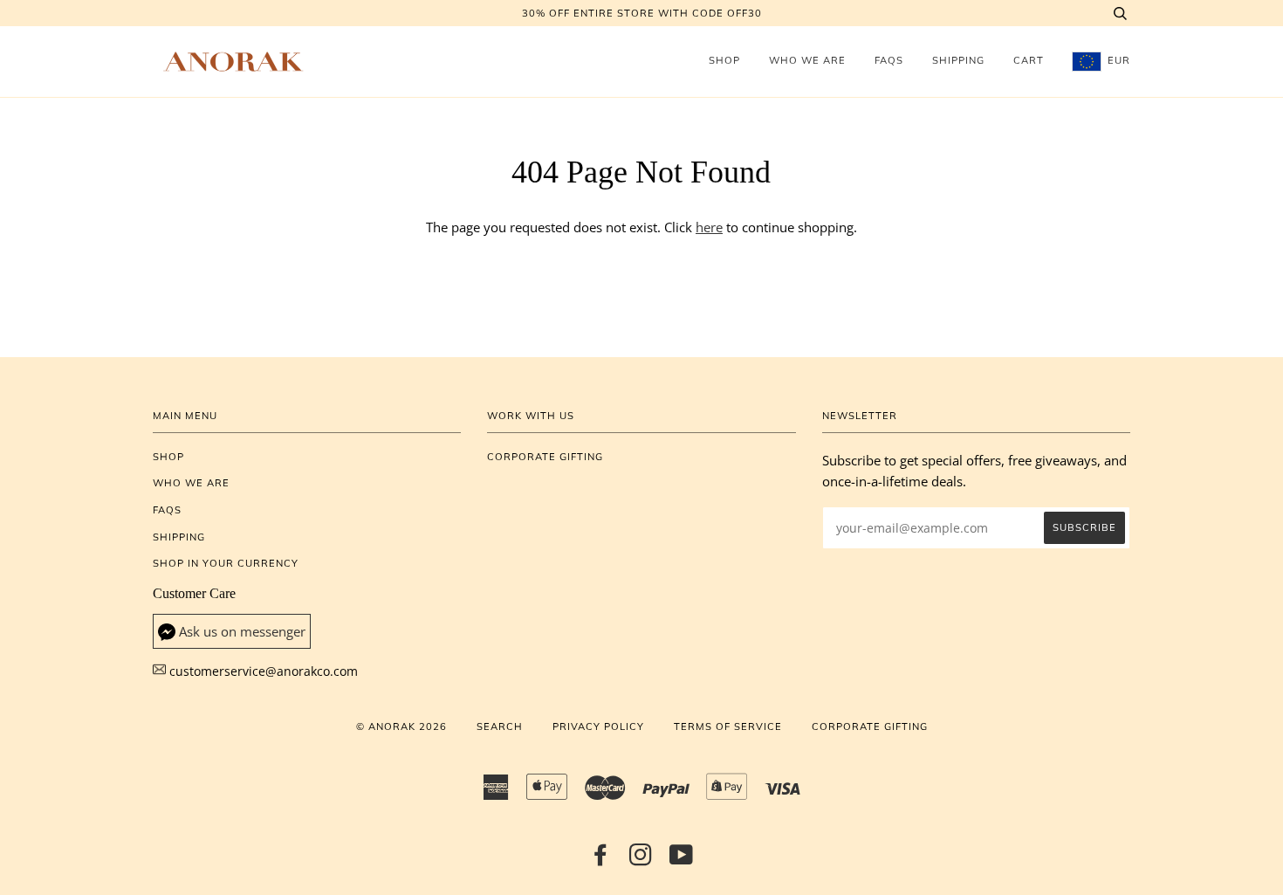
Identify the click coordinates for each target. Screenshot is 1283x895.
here (709, 227)
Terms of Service (728, 726)
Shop (724, 60)
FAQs (889, 60)
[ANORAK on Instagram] (641, 860)
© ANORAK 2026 (401, 726)
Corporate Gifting (545, 457)
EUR (1117, 60)
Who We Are (807, 60)
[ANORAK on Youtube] (681, 860)
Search (500, 726)
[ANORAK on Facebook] (601, 860)
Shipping (958, 60)
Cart (1028, 60)
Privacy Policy (598, 726)
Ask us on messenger (242, 632)
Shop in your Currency (225, 563)
